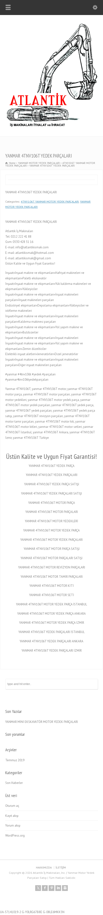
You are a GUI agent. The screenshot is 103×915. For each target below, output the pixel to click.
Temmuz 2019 (14, 760)
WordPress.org (15, 835)
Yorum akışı (12, 825)
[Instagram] (65, 888)
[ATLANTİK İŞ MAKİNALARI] (51, 126)
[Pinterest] (51, 888)
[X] (38, 888)
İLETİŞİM (61, 867)
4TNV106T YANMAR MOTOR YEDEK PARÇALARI (50, 201)
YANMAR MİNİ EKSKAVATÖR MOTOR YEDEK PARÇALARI (41, 722)
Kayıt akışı (11, 816)
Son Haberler (14, 783)
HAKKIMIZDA (44, 867)
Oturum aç (12, 806)
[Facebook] (45, 888)
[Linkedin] (58, 888)
